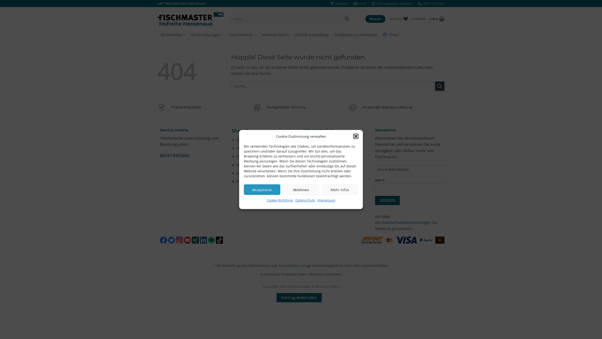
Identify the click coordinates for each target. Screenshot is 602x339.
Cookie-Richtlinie (280, 200)
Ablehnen (301, 189)
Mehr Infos (340, 189)
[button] (355, 136)
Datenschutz (305, 200)
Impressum (326, 200)
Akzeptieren (262, 189)
